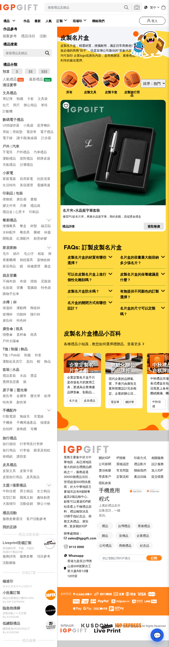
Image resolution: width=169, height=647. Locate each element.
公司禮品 (105, 545)
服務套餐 (26, 556)
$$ (31, 71)
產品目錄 (140, 476)
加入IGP (157, 470)
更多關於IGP (78, 526)
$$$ (44, 71)
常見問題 (122, 470)
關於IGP (104, 457)
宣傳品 (123, 535)
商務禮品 (125, 545)
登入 (154, 21)
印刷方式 (140, 457)
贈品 (105, 535)
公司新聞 (105, 464)
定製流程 (122, 476)
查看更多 (134, 343)
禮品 (105, 526)
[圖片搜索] (137, 7)
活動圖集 (9, 562)
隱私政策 (105, 483)
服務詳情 (9, 556)
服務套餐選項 (12, 518)
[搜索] (47, 53)
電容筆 (115, 402)
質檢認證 (122, 464)
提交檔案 (157, 476)
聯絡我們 (140, 470)
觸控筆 (129, 402)
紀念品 (144, 545)
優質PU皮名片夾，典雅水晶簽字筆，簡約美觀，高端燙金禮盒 (102, 216)
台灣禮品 (124, 526)
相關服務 (157, 457)
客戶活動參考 (36, 518)
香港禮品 (144, 526)
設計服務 (157, 464)
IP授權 (120, 457)
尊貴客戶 (105, 476)
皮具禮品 (89, 400)
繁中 (153, 7)
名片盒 (73, 400)
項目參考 (43, 556)
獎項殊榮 (105, 470)
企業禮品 (143, 535)
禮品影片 (140, 464)
